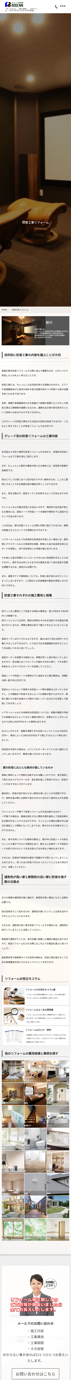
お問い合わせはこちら (35, 1374)
